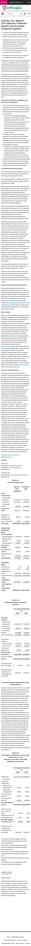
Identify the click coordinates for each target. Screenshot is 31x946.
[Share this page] (29, 13)
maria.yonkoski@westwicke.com (19, 475)
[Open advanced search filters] (25, 13)
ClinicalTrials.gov (5, 346)
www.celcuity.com (24, 365)
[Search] (21, 13)
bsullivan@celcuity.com (15, 465)
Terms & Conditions (22, 940)
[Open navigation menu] (2, 13)
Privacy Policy (20, 943)
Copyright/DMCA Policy (8, 943)
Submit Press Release (10, 940)
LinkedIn (11, 367)
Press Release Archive (18, 937)
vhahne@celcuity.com (15, 467)
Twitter (18, 367)
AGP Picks (4, 2)
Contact (27, 943)
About (8, 937)
